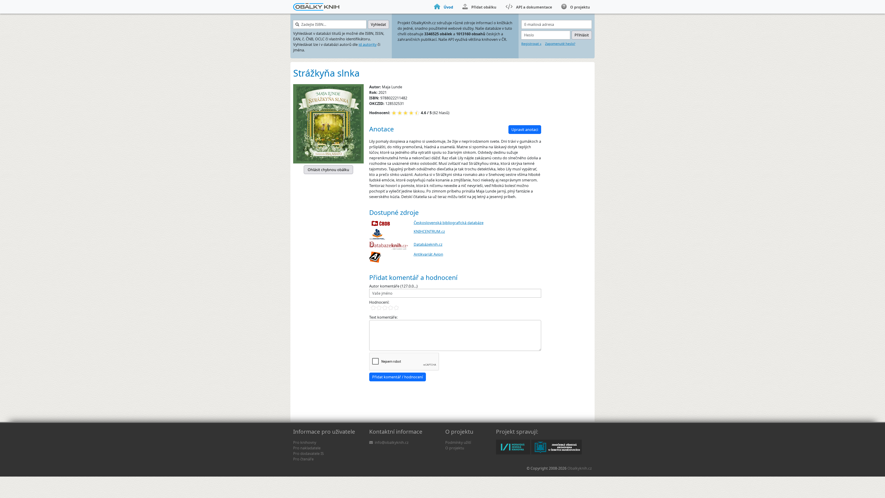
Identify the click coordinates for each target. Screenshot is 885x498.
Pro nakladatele (307, 448)
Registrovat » (531, 44)
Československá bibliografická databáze (449, 222)
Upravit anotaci (524, 129)
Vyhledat (378, 24)
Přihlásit (582, 35)
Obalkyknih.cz (579, 468)
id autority (368, 44)
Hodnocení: (379, 302)
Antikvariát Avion (428, 254)
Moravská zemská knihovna (513, 447)
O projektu (454, 448)
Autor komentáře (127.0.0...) (393, 286)
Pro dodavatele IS (308, 453)
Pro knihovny (304, 442)
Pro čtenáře (303, 459)
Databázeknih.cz (428, 244)
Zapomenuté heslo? (560, 44)
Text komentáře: (383, 317)
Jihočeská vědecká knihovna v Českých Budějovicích (556, 447)
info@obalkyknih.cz (392, 442)
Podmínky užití (458, 442)
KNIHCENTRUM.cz (429, 231)
